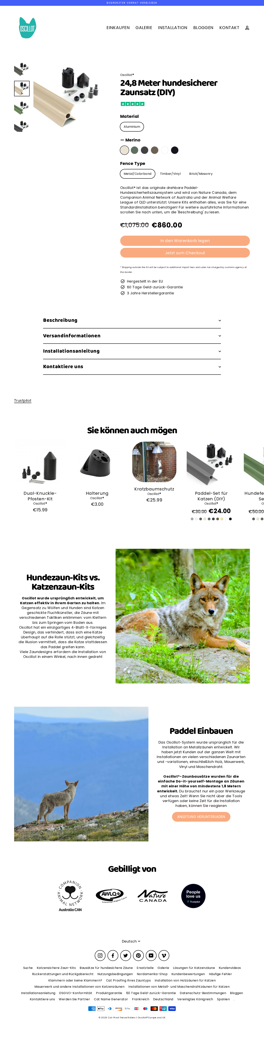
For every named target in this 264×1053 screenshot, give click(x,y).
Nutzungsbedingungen (115, 974)
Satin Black (174, 150)
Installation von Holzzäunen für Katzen (185, 980)
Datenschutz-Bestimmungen (203, 993)
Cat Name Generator (111, 999)
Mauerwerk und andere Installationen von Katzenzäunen (79, 986)
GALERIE (143, 28)
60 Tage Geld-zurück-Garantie (151, 993)
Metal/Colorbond (138, 173)
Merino (124, 150)
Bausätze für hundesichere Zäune (106, 968)
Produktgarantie (109, 993)
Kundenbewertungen (188, 974)
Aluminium (132, 126)
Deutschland (163, 999)
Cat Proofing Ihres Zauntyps (128, 980)
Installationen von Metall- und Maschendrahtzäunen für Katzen (179, 986)
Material (129, 116)
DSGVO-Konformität (75, 993)
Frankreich (140, 999)
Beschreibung (60, 320)
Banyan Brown (154, 150)
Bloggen (236, 993)
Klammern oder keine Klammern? (75, 980)
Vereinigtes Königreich (195, 999)
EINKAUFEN (118, 28)
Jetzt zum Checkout (185, 253)
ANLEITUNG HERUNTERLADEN (201, 816)
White (164, 150)
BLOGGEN (203, 28)
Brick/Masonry (201, 173)
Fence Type (132, 163)
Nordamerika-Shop (152, 974)
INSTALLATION (172, 28)
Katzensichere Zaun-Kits (56, 968)
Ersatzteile (145, 968)
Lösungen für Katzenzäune (194, 968)
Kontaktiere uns (63, 366)
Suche (28, 968)
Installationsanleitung (71, 351)
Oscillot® (40, 503)
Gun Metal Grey (144, 150)
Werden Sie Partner (74, 999)
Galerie (163, 968)
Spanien (223, 999)
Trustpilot (23, 400)
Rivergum (134, 150)
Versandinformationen (72, 335)
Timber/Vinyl (170, 173)
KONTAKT (229, 28)
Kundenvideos (230, 968)
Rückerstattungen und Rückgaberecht (63, 974)
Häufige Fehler (220, 974)
